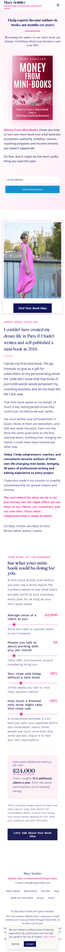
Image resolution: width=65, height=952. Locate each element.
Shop (56, 890)
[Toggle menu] (58, 5)
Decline (15, 943)
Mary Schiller (32, 873)
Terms (51, 897)
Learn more (49, 936)
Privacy (40, 897)
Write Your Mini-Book (22, 897)
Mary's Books (13, 890)
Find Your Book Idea (32, 308)
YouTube (45, 890)
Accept (29, 943)
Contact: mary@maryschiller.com (32, 882)
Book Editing (30, 890)
